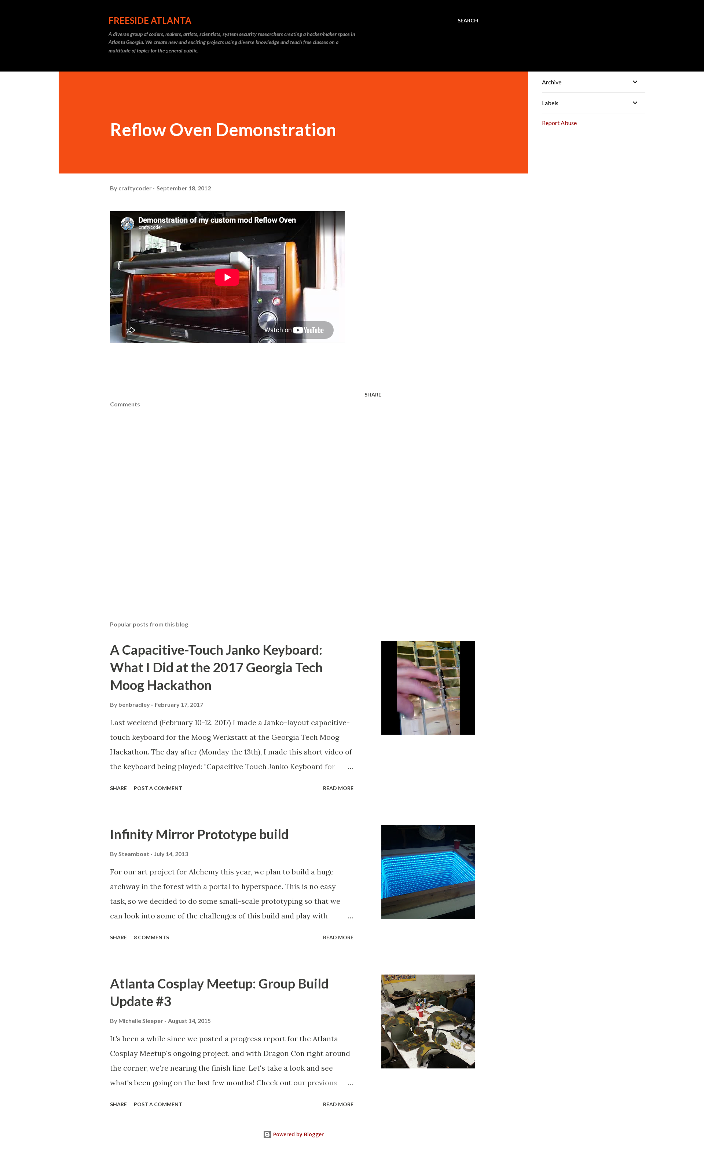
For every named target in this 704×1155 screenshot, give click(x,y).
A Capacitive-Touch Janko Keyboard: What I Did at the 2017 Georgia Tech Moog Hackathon (216, 667)
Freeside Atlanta (150, 20)
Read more (338, 788)
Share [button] (372, 394)
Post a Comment (158, 788)
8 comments (151, 937)
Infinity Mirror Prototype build (199, 834)
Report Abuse (559, 122)
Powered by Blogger (298, 1134)
